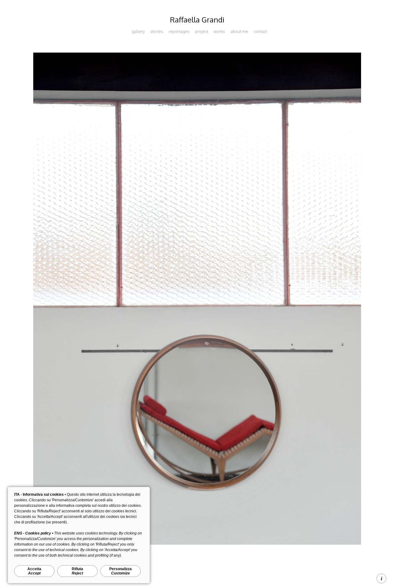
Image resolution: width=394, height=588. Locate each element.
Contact (260, 31)
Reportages (179, 31)
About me (239, 31)
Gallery (138, 31)
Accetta (34, 571)
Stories (156, 31)
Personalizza (120, 571)
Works (219, 31)
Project (201, 31)
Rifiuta (77, 571)
